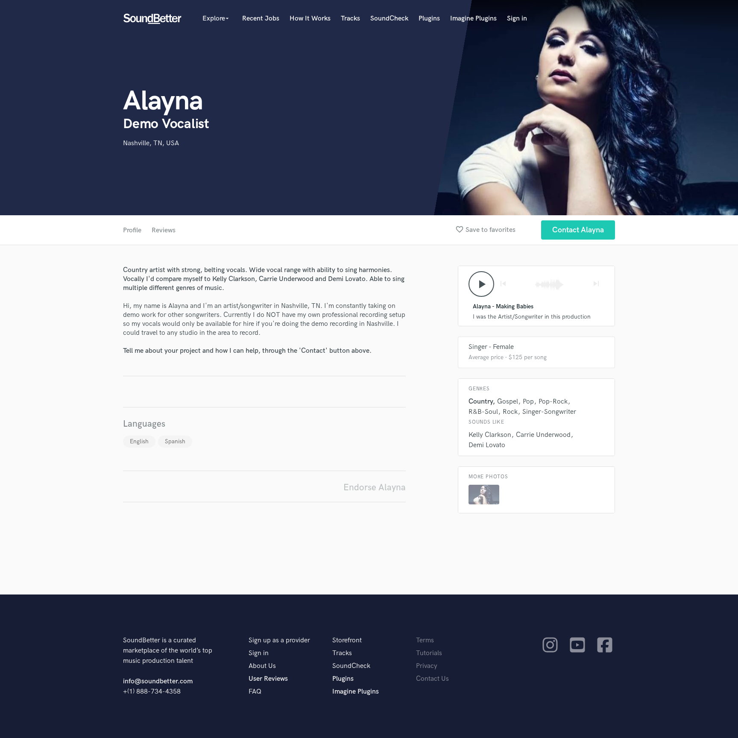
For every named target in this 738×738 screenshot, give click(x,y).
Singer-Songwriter (549, 412)
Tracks (350, 19)
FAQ (255, 692)
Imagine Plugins (473, 19)
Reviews (164, 230)
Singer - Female (491, 347)
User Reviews (268, 679)
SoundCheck (389, 19)
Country (480, 402)
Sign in (517, 19)
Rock (510, 412)
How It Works (310, 19)
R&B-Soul (483, 412)
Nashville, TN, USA (151, 143)
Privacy (426, 666)
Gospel (507, 402)
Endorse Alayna (374, 487)
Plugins (429, 19)
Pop (528, 402)
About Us (262, 666)
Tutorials (429, 653)
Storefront (347, 640)
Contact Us (432, 679)
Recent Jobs (260, 19)
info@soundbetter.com (158, 681)
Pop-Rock (553, 402)
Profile (132, 230)
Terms (425, 640)
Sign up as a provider (279, 640)
